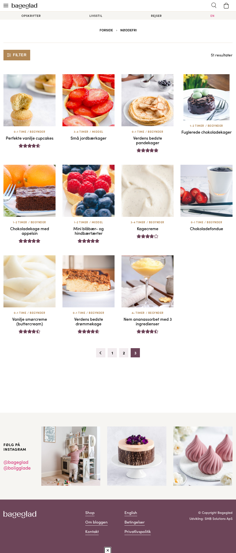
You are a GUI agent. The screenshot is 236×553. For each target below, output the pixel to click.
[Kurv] (226, 6)
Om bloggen (96, 522)
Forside (106, 30)
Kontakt (92, 531)
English (130, 512)
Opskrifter (31, 15)
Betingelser (134, 522)
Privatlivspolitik (137, 531)
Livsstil (95, 15)
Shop (89, 512)
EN (212, 15)
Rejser (156, 15)
